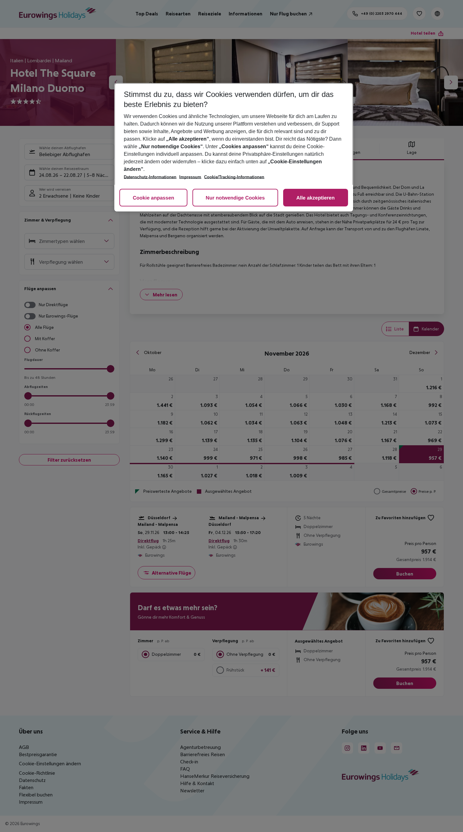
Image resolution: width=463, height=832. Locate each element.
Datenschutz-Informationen (150, 177)
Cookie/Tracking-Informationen (234, 177)
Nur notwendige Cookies (235, 198)
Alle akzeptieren (315, 198)
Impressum (190, 177)
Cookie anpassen (153, 198)
